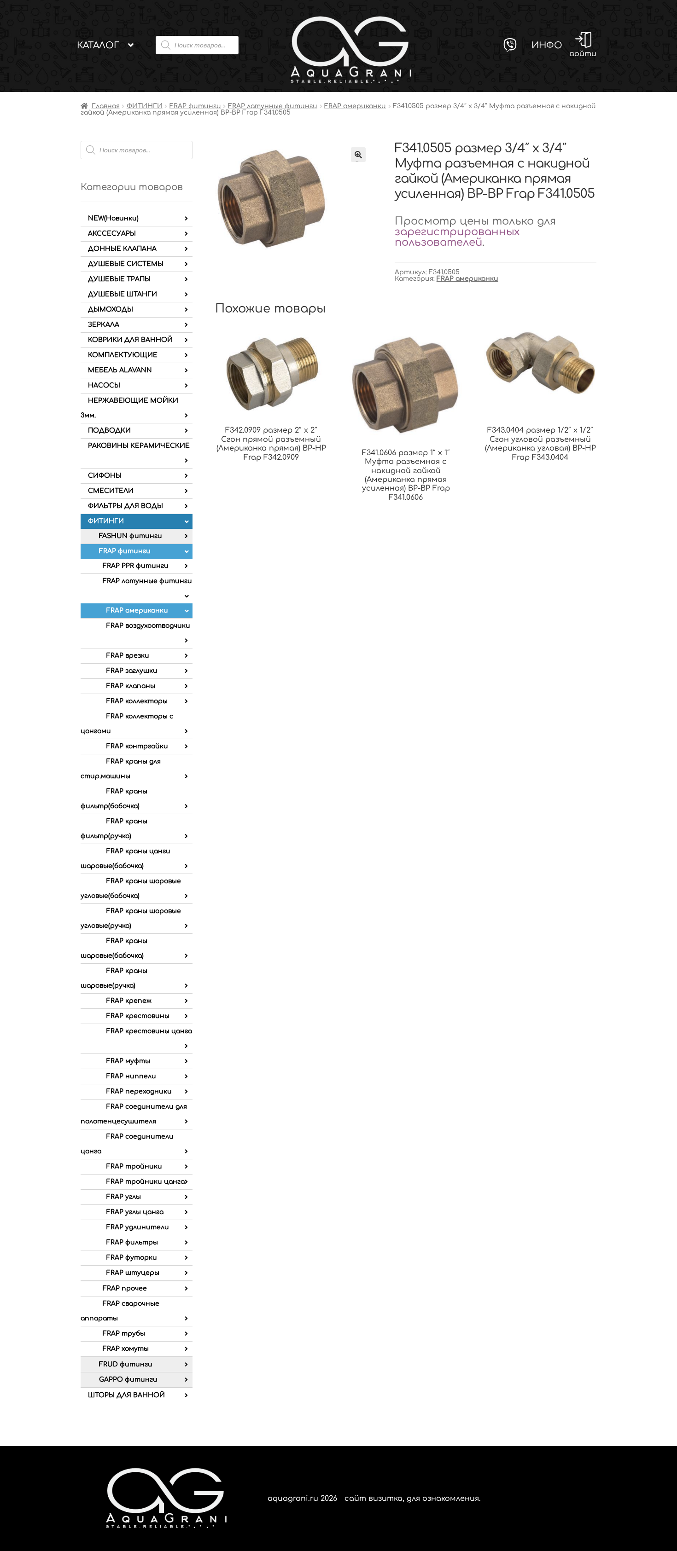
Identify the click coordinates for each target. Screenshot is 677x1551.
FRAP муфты (128, 1061)
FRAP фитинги (195, 106)
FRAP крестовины (137, 1016)
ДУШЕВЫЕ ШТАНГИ (122, 294)
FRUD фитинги (125, 1364)
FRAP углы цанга (134, 1212)
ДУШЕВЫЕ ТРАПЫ (119, 279)
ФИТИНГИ (145, 106)
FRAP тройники (134, 1166)
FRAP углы (123, 1196)
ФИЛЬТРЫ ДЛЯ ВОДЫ (125, 506)
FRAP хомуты (126, 1348)
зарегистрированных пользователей (457, 237)
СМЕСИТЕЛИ (111, 490)
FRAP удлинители (137, 1227)
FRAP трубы (124, 1333)
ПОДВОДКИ (109, 430)
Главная (106, 106)
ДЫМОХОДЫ (110, 309)
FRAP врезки (127, 655)
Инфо (546, 45)
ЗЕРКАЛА (103, 324)
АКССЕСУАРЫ (112, 233)
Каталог (98, 45)
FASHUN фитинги (130, 535)
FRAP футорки (131, 1257)
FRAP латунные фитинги (272, 106)
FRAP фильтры (132, 1242)
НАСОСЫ (104, 385)
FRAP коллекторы (137, 701)
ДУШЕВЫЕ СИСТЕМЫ (125, 263)
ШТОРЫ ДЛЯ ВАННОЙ (126, 1395)
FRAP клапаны (130, 686)
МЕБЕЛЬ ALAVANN (120, 370)
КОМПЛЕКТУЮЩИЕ (123, 355)
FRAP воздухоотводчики (148, 625)
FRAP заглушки (132, 670)
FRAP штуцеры (132, 1272)
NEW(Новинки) (113, 218)
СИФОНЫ (105, 475)
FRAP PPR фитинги (136, 565)
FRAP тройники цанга (145, 1181)
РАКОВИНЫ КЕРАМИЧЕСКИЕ (139, 445)
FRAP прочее (125, 1288)
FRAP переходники (139, 1091)
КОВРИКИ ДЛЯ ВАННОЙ (130, 339)
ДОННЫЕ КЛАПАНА (122, 248)
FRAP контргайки (137, 746)
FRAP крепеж (129, 1000)
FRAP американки (355, 106)
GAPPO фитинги (128, 1379)
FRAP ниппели (131, 1076)
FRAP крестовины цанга (149, 1031)
